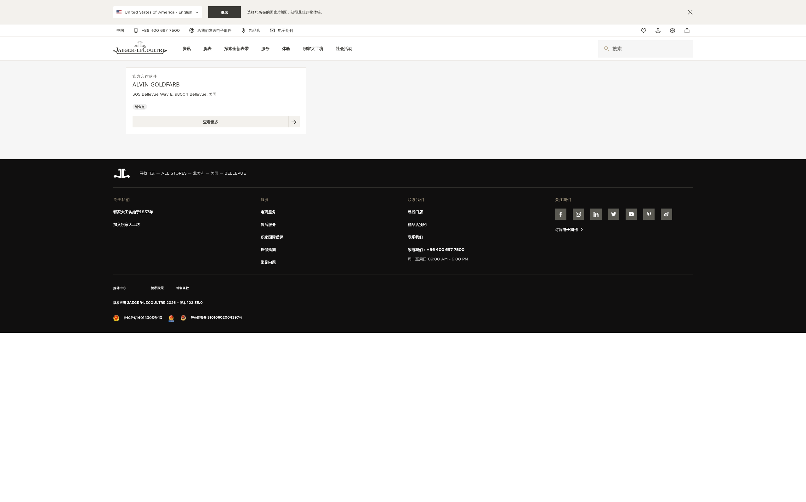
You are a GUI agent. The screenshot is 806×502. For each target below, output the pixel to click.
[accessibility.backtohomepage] (140, 49)
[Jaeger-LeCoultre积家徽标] (121, 173)
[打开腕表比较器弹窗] (672, 31)
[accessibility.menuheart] (643, 30)
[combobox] (645, 49)
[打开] (606, 49)
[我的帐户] (658, 30)
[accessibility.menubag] (688, 30)
